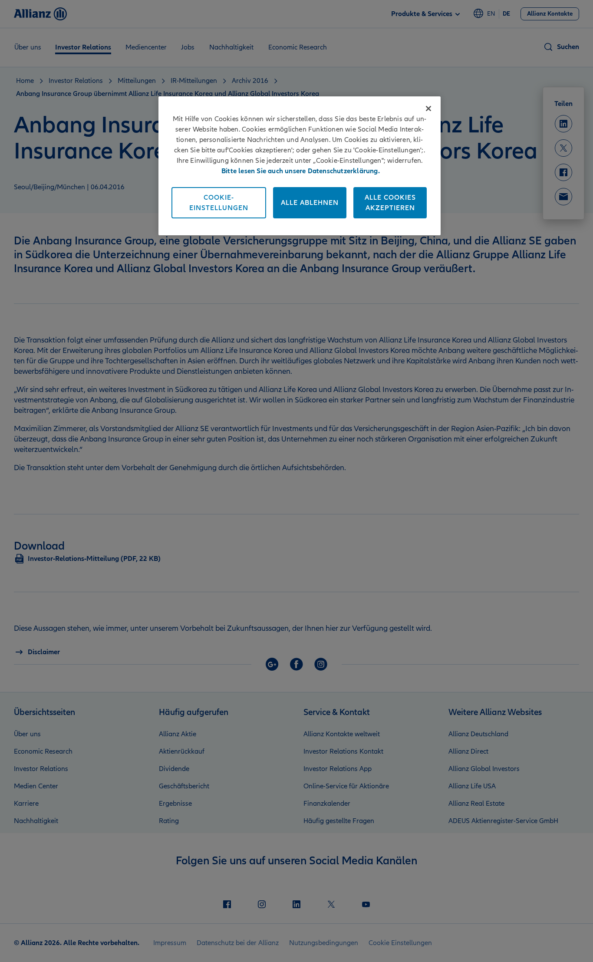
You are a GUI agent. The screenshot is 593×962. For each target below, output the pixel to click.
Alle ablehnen (310, 202)
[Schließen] (428, 108)
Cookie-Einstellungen (218, 202)
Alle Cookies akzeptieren (390, 202)
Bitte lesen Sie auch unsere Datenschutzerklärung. (300, 171)
